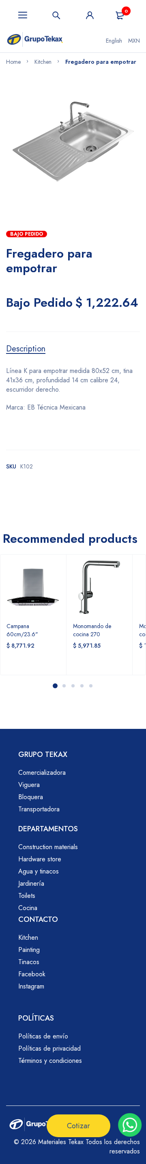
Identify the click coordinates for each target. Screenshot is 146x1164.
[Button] (56, 15)
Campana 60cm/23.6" (22, 630)
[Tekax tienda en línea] (35, 40)
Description (25, 349)
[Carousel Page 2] (64, 685)
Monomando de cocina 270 (92, 630)
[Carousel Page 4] (82, 685)
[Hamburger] (23, 15)
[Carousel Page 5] (90, 685)
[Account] (90, 15)
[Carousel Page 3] (73, 685)
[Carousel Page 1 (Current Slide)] (55, 685)
